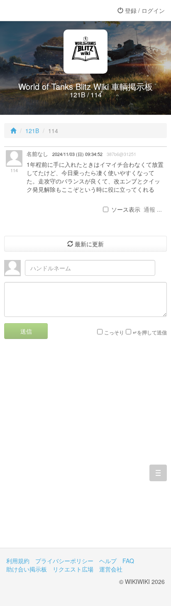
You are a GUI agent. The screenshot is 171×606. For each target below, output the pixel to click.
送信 (26, 331)
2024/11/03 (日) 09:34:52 (77, 154)
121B (32, 130)
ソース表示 (125, 209)
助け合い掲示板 (26, 569)
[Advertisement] (85, 449)
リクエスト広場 (73, 569)
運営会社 (110, 569)
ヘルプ (108, 561)
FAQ (128, 561)
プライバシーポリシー (64, 561)
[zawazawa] (39, 10)
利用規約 (17, 561)
